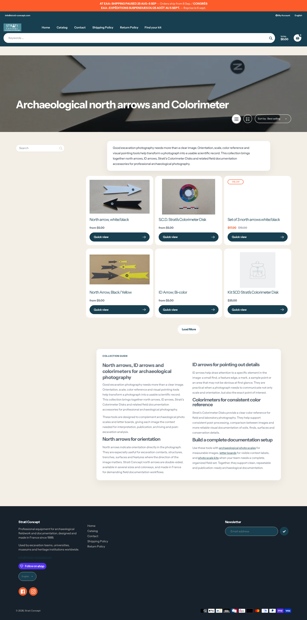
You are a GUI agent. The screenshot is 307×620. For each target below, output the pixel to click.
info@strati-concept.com (17, 15)
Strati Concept (33, 610)
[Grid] (236, 118)
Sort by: (262, 118)
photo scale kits (208, 458)
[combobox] (40, 148)
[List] (247, 118)
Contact (92, 536)
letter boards (228, 453)
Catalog (92, 531)
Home (91, 526)
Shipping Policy (97, 541)
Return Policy (96, 546)
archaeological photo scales (237, 448)
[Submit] (284, 531)
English (298, 15)
